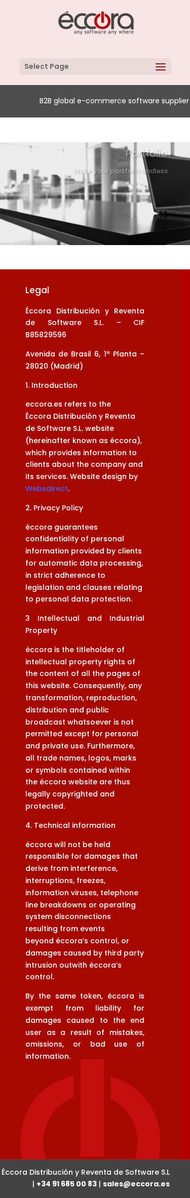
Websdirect (46, 489)
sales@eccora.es (136, 1184)
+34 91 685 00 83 (66, 1184)
